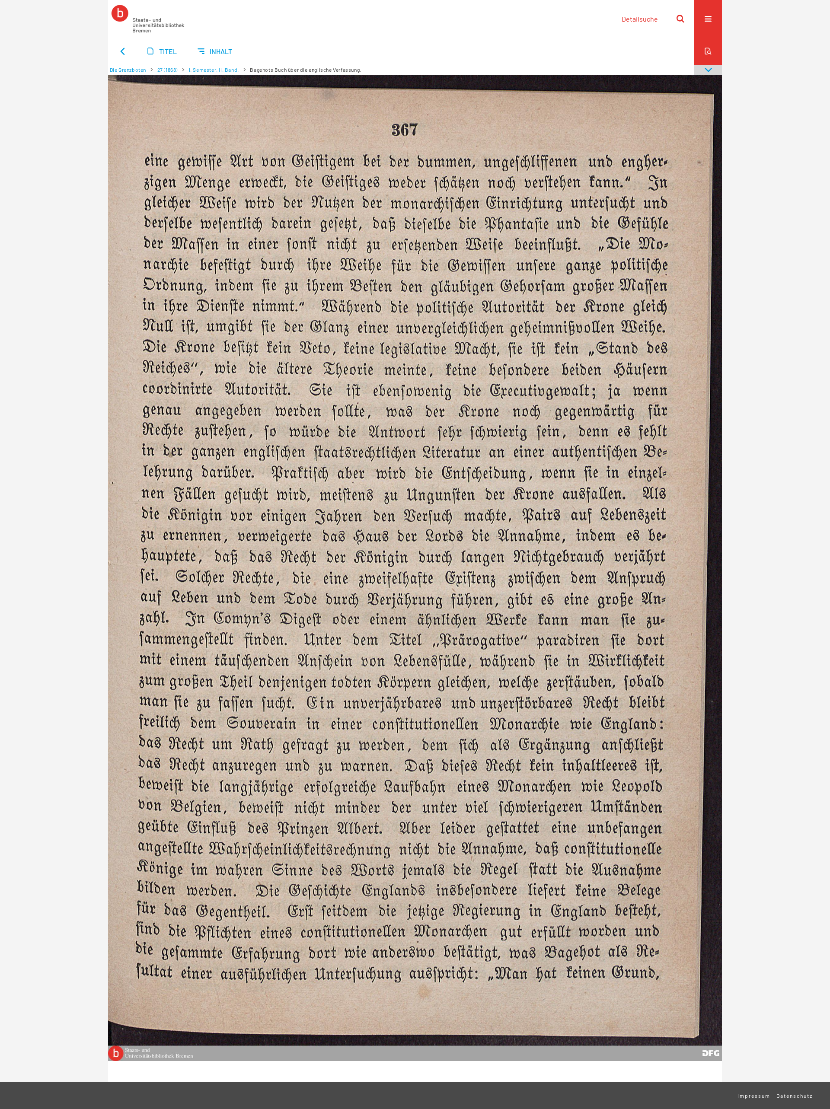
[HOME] (148, 19)
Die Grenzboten (128, 70)
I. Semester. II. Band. (214, 70)
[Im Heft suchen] (708, 51)
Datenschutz (794, 1096)
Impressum (753, 1096)
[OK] (680, 18)
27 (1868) (167, 70)
